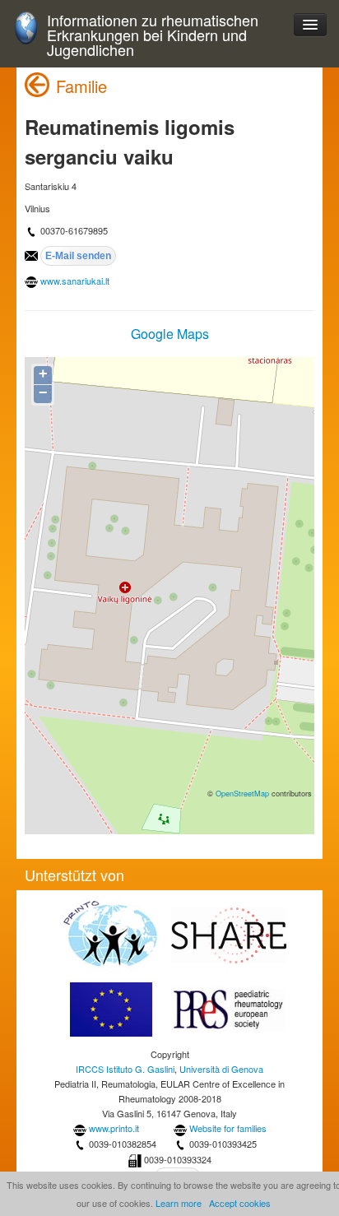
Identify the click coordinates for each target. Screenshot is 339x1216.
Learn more (179, 1202)
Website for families (228, 1128)
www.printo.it (114, 1128)
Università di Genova (221, 1068)
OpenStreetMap (242, 793)
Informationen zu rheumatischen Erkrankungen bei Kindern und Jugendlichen (152, 35)
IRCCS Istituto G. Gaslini (125, 1068)
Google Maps (170, 333)
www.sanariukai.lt (74, 280)
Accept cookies (240, 1202)
